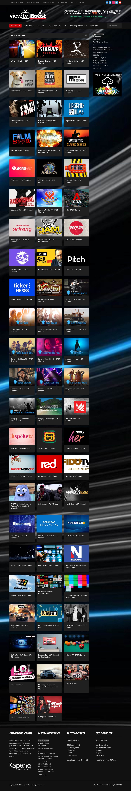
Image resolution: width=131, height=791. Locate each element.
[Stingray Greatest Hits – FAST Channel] (49, 377)
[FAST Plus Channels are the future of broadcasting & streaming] (22, 492)
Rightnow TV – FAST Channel (21, 476)
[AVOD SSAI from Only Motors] (22, 553)
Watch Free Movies (100, 63)
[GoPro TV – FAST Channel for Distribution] (22, 643)
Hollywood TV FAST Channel (21, 595)
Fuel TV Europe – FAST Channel (74, 420)
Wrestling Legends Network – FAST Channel (49, 151)
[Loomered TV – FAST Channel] (22, 198)
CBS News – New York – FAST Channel (48, 537)
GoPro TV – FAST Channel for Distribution (21, 656)
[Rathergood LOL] (22, 673)
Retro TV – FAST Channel (20, 717)
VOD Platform (62, 2)
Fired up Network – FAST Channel (47, 62)
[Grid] (86, 35)
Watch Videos (28, 26)
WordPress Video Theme (102, 785)
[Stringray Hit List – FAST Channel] (22, 317)
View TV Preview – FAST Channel (19, 626)
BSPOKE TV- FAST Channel (20, 448)
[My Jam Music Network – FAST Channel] (49, 227)
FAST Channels (15, 26)
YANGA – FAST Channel (46, 448)
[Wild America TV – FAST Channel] (49, 168)
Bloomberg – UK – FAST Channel (19, 537)
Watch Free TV (25, 753)
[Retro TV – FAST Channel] (22, 705)
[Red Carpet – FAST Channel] (49, 464)
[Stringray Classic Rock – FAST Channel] (76, 287)
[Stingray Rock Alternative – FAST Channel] (22, 406)
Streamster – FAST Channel (21, 180)
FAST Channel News (54, 26)
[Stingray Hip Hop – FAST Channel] (76, 347)
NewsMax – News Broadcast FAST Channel (76, 567)
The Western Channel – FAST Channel (76, 151)
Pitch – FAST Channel (73, 270)
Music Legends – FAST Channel (74, 92)
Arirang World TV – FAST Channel (20, 241)
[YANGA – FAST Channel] (49, 436)
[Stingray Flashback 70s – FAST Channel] (22, 347)
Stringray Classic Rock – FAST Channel (76, 300)
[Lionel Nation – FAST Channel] (49, 257)
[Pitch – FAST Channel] (76, 257)
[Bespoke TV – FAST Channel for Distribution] (49, 643)
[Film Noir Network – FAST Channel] (22, 108)
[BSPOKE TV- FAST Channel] (22, 436)
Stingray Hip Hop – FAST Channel (74, 360)
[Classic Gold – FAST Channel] (76, 492)
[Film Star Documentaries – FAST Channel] (49, 108)
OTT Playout (97, 55)
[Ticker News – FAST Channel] (22, 287)
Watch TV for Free (17, 2)
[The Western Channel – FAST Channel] (76, 138)
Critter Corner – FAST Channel (22, 91)
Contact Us (94, 26)
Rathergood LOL (17, 685)
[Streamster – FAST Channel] (22, 168)
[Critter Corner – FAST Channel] (22, 79)
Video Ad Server (48, 2)
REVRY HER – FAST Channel (75, 448)
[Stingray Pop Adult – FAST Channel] (49, 317)
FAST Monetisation (100, 52)
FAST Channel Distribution (102, 50)
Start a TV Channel (77, 2)
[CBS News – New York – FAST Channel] (49, 524)
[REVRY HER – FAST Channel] (76, 436)
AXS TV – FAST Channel (74, 240)
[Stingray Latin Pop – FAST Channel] (76, 377)
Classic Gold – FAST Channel (76, 504)
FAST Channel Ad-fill (100, 65)
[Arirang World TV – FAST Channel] (22, 227)
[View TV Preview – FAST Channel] (22, 613)
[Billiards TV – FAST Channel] (76, 643)
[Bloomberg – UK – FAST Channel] (22, 524)
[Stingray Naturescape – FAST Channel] (49, 406)
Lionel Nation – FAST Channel (49, 270)
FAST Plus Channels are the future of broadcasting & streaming (21, 506)
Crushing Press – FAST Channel (74, 181)
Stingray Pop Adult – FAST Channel (47, 330)
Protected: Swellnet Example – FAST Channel (76, 596)
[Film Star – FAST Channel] (22, 138)
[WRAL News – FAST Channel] (49, 553)
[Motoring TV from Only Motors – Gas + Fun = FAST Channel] (49, 673)
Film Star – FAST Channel (20, 150)
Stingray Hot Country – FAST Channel (76, 330)
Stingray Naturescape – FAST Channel (48, 420)
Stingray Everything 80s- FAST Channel (49, 360)
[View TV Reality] (76, 672)
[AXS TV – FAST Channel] (76, 227)
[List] (83, 35)
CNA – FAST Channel (73, 210)
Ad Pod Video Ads (99, 60)
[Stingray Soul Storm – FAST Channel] (22, 377)
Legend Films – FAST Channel (76, 121)
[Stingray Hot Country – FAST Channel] (76, 317)
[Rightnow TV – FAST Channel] (22, 464)
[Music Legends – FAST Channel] (76, 79)
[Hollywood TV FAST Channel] (22, 583)
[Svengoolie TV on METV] (49, 704)
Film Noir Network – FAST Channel (20, 122)
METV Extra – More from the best (48, 626)
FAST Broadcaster (33, 2)
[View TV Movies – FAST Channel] (49, 287)
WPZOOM (118, 785)
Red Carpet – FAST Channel (48, 476)
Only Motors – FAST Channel (48, 504)
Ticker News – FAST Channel (21, 299)
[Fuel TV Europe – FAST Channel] (76, 406)
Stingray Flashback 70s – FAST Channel (22, 360)
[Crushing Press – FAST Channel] (76, 168)
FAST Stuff (40, 26)
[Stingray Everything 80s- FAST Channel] (49, 347)
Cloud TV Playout (99, 58)
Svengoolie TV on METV (47, 717)
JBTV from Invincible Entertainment (45, 592)
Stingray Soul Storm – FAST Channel (21, 390)
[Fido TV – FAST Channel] (76, 464)
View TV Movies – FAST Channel (46, 300)
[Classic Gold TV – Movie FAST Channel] (76, 613)
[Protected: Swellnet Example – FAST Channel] (76, 583)
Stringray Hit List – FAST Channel (20, 330)
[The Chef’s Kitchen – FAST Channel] (76, 49)
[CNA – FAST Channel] (76, 198)
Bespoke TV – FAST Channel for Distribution (48, 656)
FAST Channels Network (18, 740)
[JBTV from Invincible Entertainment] (49, 581)
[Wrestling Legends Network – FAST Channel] (49, 138)
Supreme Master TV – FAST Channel (48, 211)
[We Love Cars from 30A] (22, 49)
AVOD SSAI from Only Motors (21, 566)
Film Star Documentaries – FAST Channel (47, 122)
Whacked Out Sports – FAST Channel (48, 92)
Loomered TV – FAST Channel (22, 210)
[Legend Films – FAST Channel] (76, 108)
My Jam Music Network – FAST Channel (47, 241)
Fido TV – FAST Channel (74, 476)
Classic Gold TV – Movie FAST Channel (76, 626)
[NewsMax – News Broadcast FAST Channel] (76, 553)
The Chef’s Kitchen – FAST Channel (75, 62)
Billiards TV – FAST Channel (75, 655)
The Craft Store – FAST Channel (19, 271)
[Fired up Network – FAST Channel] (49, 49)
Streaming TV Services (77, 26)
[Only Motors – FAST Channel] (49, 492)
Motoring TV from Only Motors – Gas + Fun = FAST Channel (48, 687)
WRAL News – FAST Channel (48, 566)
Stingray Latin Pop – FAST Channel (75, 390)
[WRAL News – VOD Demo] (76, 524)
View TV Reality (71, 684)
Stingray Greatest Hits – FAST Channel (48, 390)
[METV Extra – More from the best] (49, 613)
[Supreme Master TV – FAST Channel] (49, 198)
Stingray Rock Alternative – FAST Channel (20, 420)
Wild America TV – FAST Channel (46, 181)
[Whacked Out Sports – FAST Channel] (49, 79)
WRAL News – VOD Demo (75, 536)
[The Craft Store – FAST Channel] (22, 257)
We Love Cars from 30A (19, 61)
